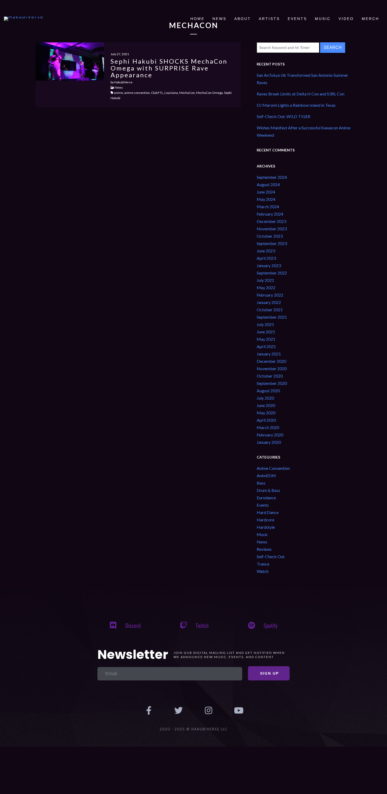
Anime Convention (273, 468)
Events (297, 19)
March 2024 (268, 206)
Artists (269, 19)
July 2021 (265, 324)
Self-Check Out (271, 556)
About (242, 19)
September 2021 (272, 316)
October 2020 (270, 375)
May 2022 (266, 287)
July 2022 (265, 280)
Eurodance (266, 497)
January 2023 (269, 265)
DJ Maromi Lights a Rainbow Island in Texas (296, 105)
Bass (261, 482)
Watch (263, 571)
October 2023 (270, 235)
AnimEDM (266, 475)
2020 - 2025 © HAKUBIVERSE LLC (194, 729)
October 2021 (270, 309)
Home (197, 19)
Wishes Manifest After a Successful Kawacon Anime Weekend (303, 131)
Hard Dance (268, 512)
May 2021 (266, 339)
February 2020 (270, 434)
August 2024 (268, 184)
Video (346, 19)
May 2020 (266, 412)
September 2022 (272, 272)
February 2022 (270, 294)
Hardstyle (266, 527)
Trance (263, 563)
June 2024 (266, 191)
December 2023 (271, 221)
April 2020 (266, 420)
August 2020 (268, 390)
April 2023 (266, 258)
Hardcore (265, 519)
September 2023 (272, 243)
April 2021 (266, 346)
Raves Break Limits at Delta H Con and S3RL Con (300, 93)
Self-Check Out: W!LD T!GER (283, 116)
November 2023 (272, 228)
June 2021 (266, 331)
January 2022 (269, 302)
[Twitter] (178, 710)
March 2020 (268, 427)
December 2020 (271, 361)
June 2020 (266, 405)
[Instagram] (208, 710)
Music (323, 19)
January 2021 (269, 353)
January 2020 (269, 442)
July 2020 (265, 397)
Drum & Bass (268, 490)
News (219, 19)
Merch (370, 19)
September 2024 (272, 177)
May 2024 (266, 199)
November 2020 (272, 368)
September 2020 (272, 383)
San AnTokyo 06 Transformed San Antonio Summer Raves (302, 79)
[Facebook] (149, 710)
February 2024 (270, 213)
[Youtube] (238, 710)
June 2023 (266, 250)
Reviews (264, 549)
